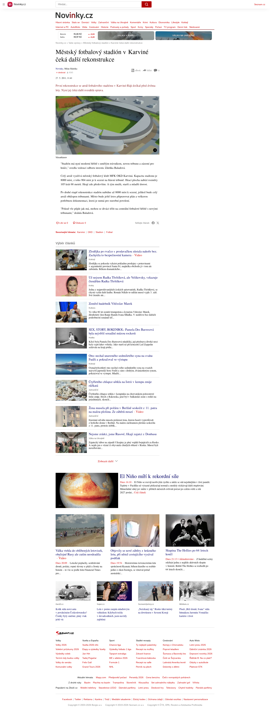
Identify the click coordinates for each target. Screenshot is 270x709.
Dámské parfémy (127, 687)
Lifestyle (175, 22)
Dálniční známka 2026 (201, 649)
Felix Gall (87, 662)
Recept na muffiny (145, 649)
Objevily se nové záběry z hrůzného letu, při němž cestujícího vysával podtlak (133, 554)
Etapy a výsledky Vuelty (93, 649)
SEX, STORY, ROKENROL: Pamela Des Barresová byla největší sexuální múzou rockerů (121, 331)
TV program (170, 27)
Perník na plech (143, 667)
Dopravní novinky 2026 (201, 653)
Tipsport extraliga (117, 653)
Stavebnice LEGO (107, 687)
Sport (133, 27)
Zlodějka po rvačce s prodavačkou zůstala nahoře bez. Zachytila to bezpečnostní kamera (123, 253)
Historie (104, 27)
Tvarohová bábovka (146, 658)
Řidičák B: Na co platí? (201, 658)
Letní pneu (143, 687)
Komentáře (135, 22)
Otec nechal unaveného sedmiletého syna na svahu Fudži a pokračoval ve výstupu (120, 357)
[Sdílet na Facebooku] (153, 222)
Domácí (85, 22)
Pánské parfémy (204, 687)
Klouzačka (144, 682)
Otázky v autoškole (199, 662)
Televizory (171, 687)
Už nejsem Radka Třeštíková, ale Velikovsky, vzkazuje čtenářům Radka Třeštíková (123, 279)
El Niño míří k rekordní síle (149, 476)
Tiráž (107, 699)
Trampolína (118, 682)
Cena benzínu (153, 677)
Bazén (87, 682)
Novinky (59, 68)
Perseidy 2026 (136, 677)
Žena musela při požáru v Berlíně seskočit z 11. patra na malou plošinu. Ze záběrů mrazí (123, 410)
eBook (138, 70)
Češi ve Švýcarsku (172, 658)
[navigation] (3, 4)
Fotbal (109, 232)
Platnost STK (196, 667)
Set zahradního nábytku (163, 682)
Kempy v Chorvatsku (173, 645)
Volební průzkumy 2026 (67, 649)
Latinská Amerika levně (174, 662)
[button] (107, 125)
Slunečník (131, 682)
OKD (90, 232)
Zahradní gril (183, 682)
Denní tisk (182, 27)
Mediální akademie (121, 699)
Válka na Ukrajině (119, 22)
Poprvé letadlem (171, 649)
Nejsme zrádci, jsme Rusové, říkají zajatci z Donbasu (123, 434)
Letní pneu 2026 (198, 645)
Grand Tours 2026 (91, 667)
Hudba (92, 338)
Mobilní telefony (88, 687)
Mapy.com (101, 677)
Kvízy (140, 27)
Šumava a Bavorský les (174, 653)
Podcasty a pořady (119, 27)
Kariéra (98, 699)
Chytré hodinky (185, 687)
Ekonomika (164, 22)
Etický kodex (139, 699)
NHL (111, 667)
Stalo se (76, 22)
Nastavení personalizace (196, 699)
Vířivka (195, 682)
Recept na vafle (143, 662)
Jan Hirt (86, 653)
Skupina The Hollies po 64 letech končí (187, 552)
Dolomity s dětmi (171, 667)
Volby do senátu (63, 662)
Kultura (153, 22)
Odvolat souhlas (173, 699)
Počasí (158, 27)
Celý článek (140, 492)
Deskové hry (157, 687)
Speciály (149, 27)
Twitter (78, 699)
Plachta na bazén (101, 682)
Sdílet (149, 70)
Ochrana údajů (155, 699)
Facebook (67, 699)
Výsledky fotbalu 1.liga (120, 649)
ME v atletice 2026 (118, 658)
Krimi (145, 22)
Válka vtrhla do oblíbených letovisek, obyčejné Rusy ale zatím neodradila (79, 552)
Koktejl (184, 22)
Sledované (194, 27)
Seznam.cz (259, 4)
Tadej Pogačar (89, 658)
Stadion (99, 232)
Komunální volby (64, 667)
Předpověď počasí (118, 677)
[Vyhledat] (147, 4)
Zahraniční (103, 22)
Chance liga (115, 645)
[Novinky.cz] (74, 16)
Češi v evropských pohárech (176, 677)
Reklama (88, 699)
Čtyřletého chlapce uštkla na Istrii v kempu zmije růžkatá (120, 384)
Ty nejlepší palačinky (146, 645)
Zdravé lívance (143, 653)
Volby (93, 22)
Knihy (91, 286)
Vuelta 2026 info (90, 645)
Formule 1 (114, 662)
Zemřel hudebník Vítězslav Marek (110, 303)
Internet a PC (62, 27)
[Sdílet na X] (157, 222)
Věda (84, 27)
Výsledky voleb (63, 653)
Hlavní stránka (63, 22)
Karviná (81, 232)
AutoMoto (75, 27)
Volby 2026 (61, 645)
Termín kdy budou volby (67, 658)
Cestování (94, 27)
